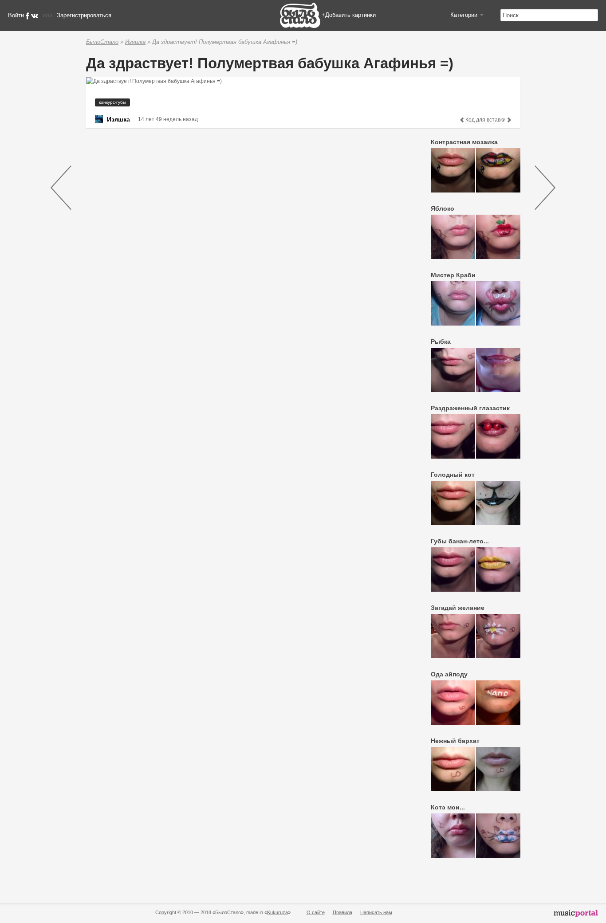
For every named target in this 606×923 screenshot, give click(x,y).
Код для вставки (485, 120)
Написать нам (376, 912)
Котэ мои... (448, 807)
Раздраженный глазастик (470, 408)
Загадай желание (457, 607)
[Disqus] (243, 247)
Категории (464, 15)
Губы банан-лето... (460, 541)
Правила (342, 912)
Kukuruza (277, 912)
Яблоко (442, 208)
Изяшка (135, 42)
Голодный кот (453, 474)
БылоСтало (102, 42)
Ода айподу (449, 674)
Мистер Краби (453, 275)
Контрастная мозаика (464, 141)
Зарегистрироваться (84, 15)
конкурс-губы (112, 102)
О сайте (316, 912)
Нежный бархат (455, 740)
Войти (16, 15)
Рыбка (441, 341)
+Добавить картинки (349, 15)
